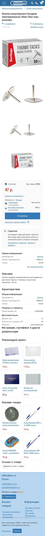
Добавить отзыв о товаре (14, 466)
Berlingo (40, 256)
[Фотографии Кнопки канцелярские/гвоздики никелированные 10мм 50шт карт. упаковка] (22, 52)
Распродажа (30, 515)
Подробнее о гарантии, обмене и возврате (21, 243)
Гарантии (29, 510)
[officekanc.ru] (18, 3)
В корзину (22, 216)
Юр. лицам (29, 513)
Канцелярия (7, 514)
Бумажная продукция (11, 511)
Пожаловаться (10, 496)
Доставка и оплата (32, 507)
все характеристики (35, 266)
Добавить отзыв (36, 27)
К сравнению (10, 23)
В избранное (38, 23)
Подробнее (6, 531)
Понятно (17, 531)
